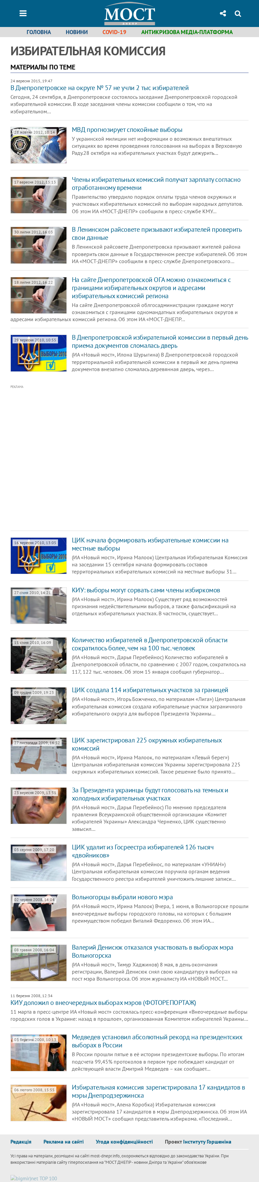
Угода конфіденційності (124, 1141)
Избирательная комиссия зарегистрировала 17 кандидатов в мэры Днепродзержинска (158, 1091)
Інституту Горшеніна (207, 1141)
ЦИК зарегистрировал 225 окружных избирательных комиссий (147, 744)
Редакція (20, 1141)
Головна (39, 32)
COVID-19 (114, 32)
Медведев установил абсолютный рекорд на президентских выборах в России (157, 1041)
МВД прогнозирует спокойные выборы (127, 129)
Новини (77, 32)
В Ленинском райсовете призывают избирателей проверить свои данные (156, 233)
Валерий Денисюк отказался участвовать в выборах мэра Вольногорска (152, 951)
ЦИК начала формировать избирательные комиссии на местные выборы (150, 544)
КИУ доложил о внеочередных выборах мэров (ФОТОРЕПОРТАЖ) (103, 1002)
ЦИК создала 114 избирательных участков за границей (150, 689)
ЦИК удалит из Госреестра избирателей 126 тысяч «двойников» (143, 851)
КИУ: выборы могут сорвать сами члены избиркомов (146, 590)
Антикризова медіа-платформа (187, 32)
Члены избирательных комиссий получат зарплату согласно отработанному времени (156, 183)
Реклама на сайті (64, 1141)
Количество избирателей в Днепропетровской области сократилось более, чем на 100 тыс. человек (149, 644)
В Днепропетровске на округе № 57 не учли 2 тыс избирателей (99, 87)
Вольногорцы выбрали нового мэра (122, 897)
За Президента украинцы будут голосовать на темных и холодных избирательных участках (150, 794)
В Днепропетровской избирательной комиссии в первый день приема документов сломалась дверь (160, 341)
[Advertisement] (108, 458)
